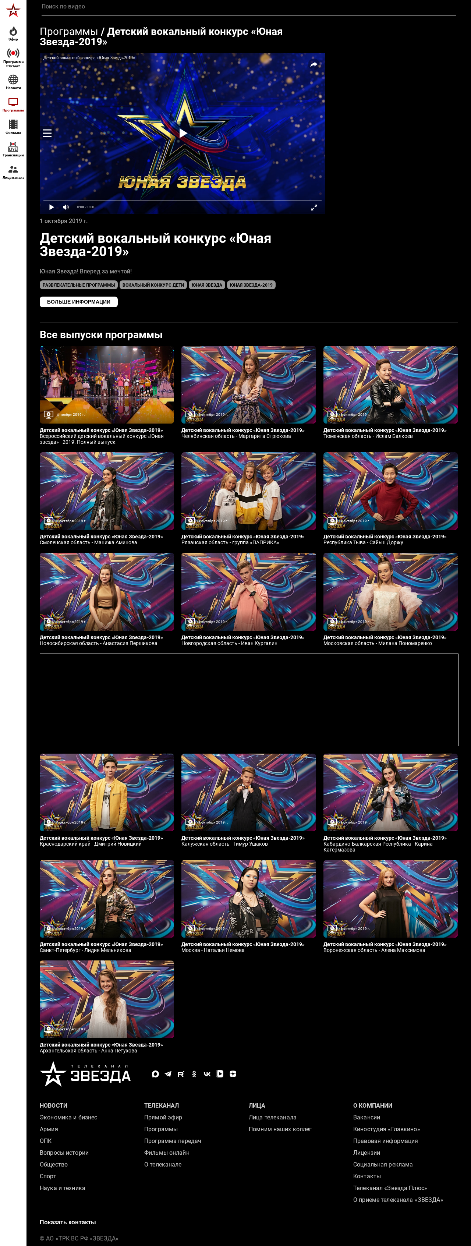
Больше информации (78, 302)
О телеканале (163, 1164)
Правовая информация (385, 1140)
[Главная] (13, 10)
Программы (69, 31)
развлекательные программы (79, 285)
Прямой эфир (163, 1117)
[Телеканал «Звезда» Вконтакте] (207, 1074)
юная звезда (207, 285)
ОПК (46, 1140)
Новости (53, 1105)
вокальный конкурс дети (153, 285)
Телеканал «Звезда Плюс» (390, 1188)
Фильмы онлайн (167, 1152)
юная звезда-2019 (251, 285)
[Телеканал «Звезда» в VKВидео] (219, 1074)
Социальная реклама (383, 1164)
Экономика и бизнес (68, 1117)
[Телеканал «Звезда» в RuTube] (181, 1074)
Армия (49, 1129)
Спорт (48, 1176)
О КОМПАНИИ (372, 1105)
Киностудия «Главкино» (386, 1129)
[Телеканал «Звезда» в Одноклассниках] (194, 1074)
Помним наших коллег (280, 1129)
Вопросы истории (64, 1152)
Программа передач (172, 1140)
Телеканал (161, 1105)
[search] (249, 6)
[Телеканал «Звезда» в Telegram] (168, 1074)
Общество (54, 1164)
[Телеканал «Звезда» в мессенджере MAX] (155, 1074)
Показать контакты (68, 1222)
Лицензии (366, 1152)
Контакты (367, 1176)
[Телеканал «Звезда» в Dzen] (232, 1074)
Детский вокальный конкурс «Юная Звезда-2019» (161, 36)
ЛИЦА (257, 1105)
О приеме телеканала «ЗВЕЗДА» (398, 1199)
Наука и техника (62, 1188)
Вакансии (366, 1117)
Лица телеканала (273, 1117)
